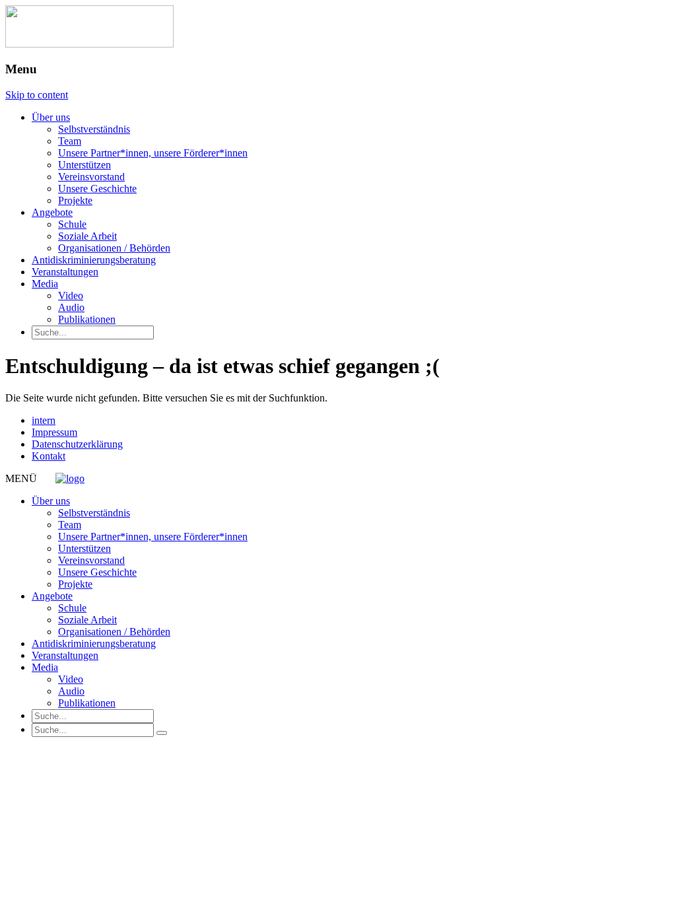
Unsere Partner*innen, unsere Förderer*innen (153, 152)
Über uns (51, 117)
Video (70, 295)
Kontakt (48, 456)
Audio (71, 307)
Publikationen (87, 319)
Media (45, 283)
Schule (72, 224)
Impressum (54, 432)
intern (43, 420)
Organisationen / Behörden (114, 248)
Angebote (52, 212)
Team (69, 141)
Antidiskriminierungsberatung (94, 259)
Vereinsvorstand (91, 176)
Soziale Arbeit (87, 236)
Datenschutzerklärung (77, 444)
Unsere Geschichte (97, 188)
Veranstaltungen (65, 271)
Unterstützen (84, 164)
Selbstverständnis (94, 129)
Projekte (75, 200)
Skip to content (36, 94)
